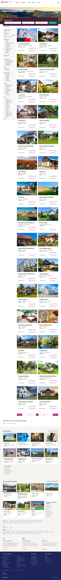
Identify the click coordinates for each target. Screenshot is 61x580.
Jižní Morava (13, 531)
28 (47, 414)
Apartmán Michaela (23, 69)
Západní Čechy (41, 532)
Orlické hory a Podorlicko (20, 532)
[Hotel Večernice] (48, 35)
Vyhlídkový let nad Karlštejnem (37, 458)
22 (40, 414)
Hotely (46, 556)
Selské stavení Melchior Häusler (47, 69)
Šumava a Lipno (46, 531)
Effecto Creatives (55, 577)
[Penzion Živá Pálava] (48, 86)
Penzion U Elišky (43, 222)
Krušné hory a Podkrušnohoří (7, 533)
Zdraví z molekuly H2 (21, 443)
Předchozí (19, 414)
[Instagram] (13, 577)
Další (55, 414)
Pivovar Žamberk (7, 511)
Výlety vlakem (48, 506)
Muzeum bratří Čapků (7, 493)
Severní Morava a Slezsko (7, 532)
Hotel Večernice (43, 43)
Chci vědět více (5, 549)
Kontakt (38, 2)
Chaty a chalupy (47, 558)
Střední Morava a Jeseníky (29, 532)
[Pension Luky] (27, 86)
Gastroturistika (30, 522)
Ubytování (17, 2)
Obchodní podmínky (6, 570)
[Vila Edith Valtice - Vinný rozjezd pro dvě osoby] (23, 452)
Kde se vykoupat (48, 516)
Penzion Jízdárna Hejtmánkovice (26, 222)
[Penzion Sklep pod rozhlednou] (27, 393)
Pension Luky (21, 95)
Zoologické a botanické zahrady (8, 522)
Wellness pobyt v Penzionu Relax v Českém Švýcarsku (8, 459)
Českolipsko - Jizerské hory (38, 531)
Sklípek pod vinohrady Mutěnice (26, 248)
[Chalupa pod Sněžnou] (27, 367)
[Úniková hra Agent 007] (37, 437)
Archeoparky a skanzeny (37, 521)
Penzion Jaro (42, 171)
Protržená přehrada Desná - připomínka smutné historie (23, 494)
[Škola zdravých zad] (51, 437)
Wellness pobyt (6, 443)
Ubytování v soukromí (48, 562)
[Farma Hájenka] (27, 163)
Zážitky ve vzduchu (7, 469)
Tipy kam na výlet (48, 505)
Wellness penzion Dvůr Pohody (25, 146)
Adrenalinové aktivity (24, 522)
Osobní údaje (13, 570)
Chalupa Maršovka (44, 274)
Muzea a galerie (5, 521)
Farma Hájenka (22, 171)
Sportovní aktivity (16, 522)
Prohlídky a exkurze (7, 470)
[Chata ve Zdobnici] (27, 290)
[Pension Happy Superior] (48, 239)
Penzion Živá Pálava (44, 95)
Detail (32, 50)
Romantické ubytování (34, 558)
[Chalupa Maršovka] (48, 265)
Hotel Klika (21, 197)
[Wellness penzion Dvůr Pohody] (27, 137)
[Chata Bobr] (27, 342)
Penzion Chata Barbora (24, 43)
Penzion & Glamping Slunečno (46, 146)
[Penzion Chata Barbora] (27, 35)
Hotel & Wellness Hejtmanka (25, 325)
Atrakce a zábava (48, 515)
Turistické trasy (11, 520)
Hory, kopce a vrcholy (18, 520)
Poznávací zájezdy (7, 474)
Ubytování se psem (34, 559)
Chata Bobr (21, 350)
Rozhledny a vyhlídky (49, 512)
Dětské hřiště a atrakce (20, 521)
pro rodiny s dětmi (22, 420)
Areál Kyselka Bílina (21, 511)
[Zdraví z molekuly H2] (23, 437)
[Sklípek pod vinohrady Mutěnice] (27, 239)
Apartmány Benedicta (44, 401)
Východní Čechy (51, 532)
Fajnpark (33, 511)
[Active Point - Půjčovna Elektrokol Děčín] (51, 452)
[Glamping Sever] (48, 342)
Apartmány (47, 559)
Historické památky (49, 507)
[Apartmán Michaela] (27, 60)
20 (33, 414)
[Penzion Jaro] (48, 163)
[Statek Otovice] (27, 111)
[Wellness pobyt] (9, 437)
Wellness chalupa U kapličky (46, 197)
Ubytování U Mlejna (44, 120)
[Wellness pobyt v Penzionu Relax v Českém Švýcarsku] (9, 452)
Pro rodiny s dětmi (34, 556)
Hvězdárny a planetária (28, 521)
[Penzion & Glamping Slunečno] (48, 137)
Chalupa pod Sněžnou (23, 376)
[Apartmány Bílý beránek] (48, 316)
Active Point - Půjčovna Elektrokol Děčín (50, 459)
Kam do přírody (48, 511)
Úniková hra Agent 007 (36, 443)
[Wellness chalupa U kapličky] (48, 188)
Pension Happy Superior (45, 248)
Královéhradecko (30, 531)
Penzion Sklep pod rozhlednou (25, 401)
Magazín (33, 2)
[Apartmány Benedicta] (48, 393)
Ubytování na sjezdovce (34, 562)
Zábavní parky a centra (12, 521)
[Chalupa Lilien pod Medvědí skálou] (48, 367)
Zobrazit (52, 22)
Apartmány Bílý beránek (45, 325)
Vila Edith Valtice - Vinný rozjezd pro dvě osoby (22, 459)
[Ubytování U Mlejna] (48, 111)
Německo (14, 423)
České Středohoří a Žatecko (24, 533)
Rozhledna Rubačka (49, 493)
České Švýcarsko (23, 531)
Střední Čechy (36, 532)
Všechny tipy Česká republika (52, 481)
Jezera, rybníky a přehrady (34, 520)
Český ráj (13, 532)
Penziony (46, 557)
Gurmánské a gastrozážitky (8, 471)
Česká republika (9, 423)
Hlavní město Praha (32, 533)
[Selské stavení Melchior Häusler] (48, 60)
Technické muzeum (35, 493)
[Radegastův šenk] (48, 290)
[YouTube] (16, 577)
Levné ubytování (33, 564)
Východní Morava (16, 533)
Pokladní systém (5, 574)
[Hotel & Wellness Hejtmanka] (27, 316)
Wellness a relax (33, 557)
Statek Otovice (22, 120)
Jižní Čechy (18, 531)
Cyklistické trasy (5, 520)
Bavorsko (38, 533)
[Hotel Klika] (27, 188)
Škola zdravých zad (49, 443)
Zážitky (29, 2)
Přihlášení (22, 570)
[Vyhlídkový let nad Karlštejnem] (37, 452)
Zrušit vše (5, 31)
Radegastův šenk (43, 299)
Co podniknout (23, 2)
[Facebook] (10, 577)
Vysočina (46, 532)
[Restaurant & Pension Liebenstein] (27, 265)
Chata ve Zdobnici (22, 299)
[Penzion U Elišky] (48, 214)
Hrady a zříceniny (48, 510)
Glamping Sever (43, 350)
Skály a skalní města (26, 520)
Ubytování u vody (33, 563)
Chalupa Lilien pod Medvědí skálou (47, 376)
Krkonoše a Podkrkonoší (6, 531)
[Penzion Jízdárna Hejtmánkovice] (27, 214)
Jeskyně (40, 520)
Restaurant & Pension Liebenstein (26, 274)
